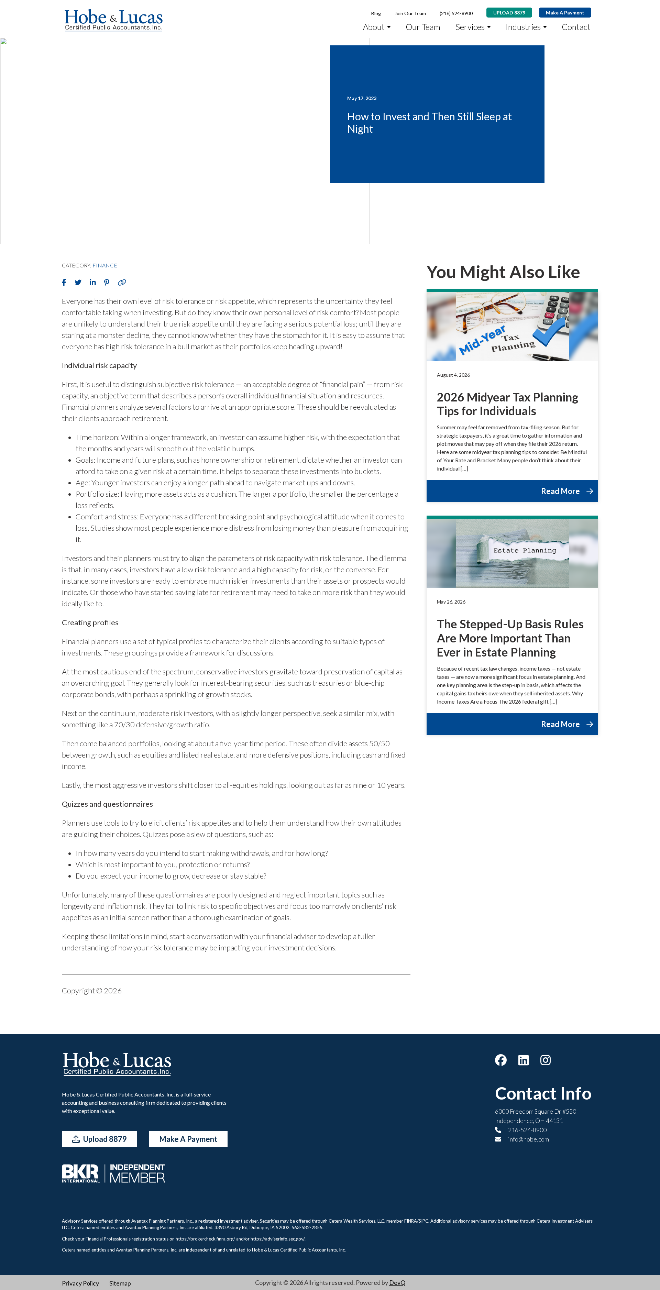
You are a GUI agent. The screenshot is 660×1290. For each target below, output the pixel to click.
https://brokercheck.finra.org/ (205, 1239)
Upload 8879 (104, 1139)
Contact (576, 27)
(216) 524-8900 (456, 13)
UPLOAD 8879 (509, 12)
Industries (523, 27)
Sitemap (120, 1283)
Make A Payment (565, 12)
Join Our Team (410, 13)
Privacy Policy (80, 1283)
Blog (376, 13)
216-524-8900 (527, 1130)
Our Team (423, 27)
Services (470, 27)
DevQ (397, 1282)
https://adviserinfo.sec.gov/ (278, 1239)
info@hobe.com (528, 1139)
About (374, 27)
